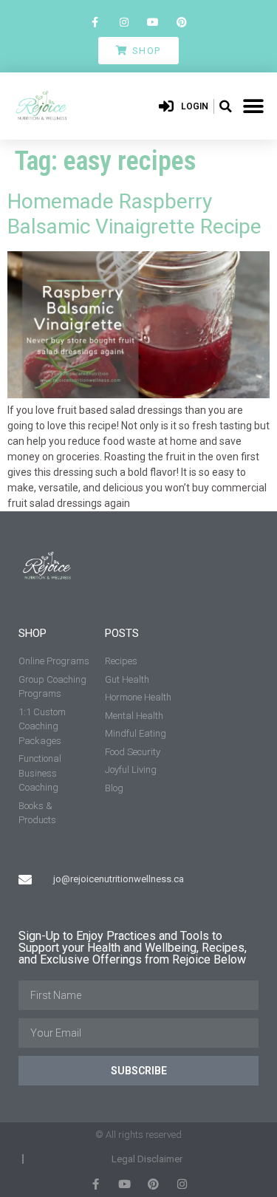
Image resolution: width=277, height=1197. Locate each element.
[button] (225, 106)
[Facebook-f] (95, 21)
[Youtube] (153, 21)
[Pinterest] (182, 21)
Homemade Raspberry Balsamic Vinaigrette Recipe (134, 214)
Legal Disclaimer (147, 1158)
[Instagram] (123, 21)
